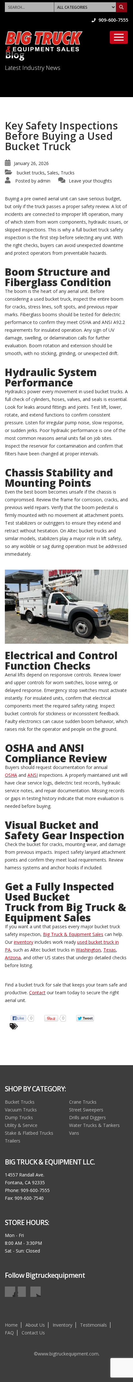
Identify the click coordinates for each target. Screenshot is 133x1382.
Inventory (62, 1325)
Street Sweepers (86, 1110)
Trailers (12, 1141)
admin (43, 181)
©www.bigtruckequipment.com (66, 1354)
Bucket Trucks (20, 1102)
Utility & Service (21, 1125)
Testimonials (93, 1325)
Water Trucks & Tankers (94, 1125)
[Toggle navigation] (119, 37)
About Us (35, 1325)
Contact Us (33, 1333)
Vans (74, 1133)
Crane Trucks (83, 1102)
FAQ (9, 1333)
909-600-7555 (112, 20)
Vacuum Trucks (21, 1110)
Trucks (68, 173)
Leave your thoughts (90, 181)
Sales (52, 173)
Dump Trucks (19, 1117)
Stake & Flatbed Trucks (29, 1133)
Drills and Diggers (87, 1117)
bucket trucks (31, 173)
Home (11, 1325)
